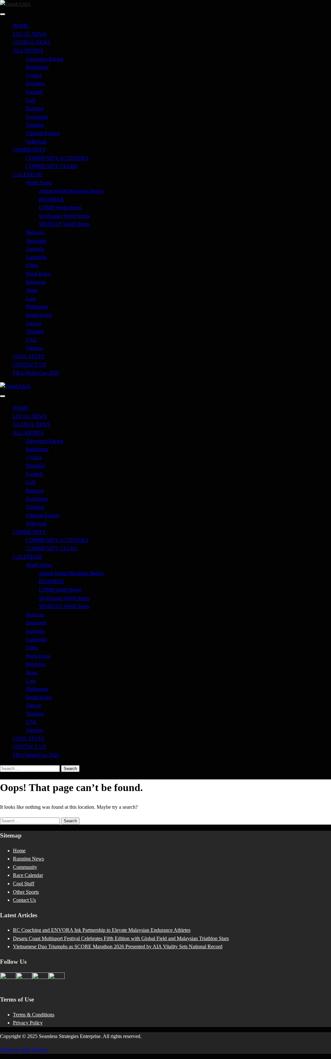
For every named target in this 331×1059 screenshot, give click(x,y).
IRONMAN (51, 199)
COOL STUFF (28, 356)
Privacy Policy (28, 1022)
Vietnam (34, 348)
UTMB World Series (60, 207)
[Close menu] (2, 14)
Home (19, 850)
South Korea (39, 315)
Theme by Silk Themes (24, 1050)
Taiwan (33, 323)
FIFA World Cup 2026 (36, 372)
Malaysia (35, 232)
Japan (31, 290)
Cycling (34, 75)
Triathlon (35, 125)
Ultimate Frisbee (42, 133)
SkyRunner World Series (64, 216)
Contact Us (24, 900)
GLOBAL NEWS (31, 42)
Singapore (36, 240)
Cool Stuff (23, 883)
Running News (28, 858)
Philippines (37, 306)
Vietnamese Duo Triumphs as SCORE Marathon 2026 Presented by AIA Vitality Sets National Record (117, 946)
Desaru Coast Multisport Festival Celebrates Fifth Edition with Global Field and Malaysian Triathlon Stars (121, 938)
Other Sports (26, 892)
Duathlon (35, 83)
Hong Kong (38, 273)
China (32, 265)
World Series (39, 182)
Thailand (35, 331)
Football (34, 92)
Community (25, 867)
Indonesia (36, 282)
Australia (35, 249)
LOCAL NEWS (30, 34)
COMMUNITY (29, 149)
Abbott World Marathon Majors (71, 191)
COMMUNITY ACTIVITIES (57, 158)
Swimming (37, 116)
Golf (30, 100)
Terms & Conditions (33, 1014)
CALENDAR (27, 174)
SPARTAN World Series (64, 224)
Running (35, 108)
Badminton (37, 67)
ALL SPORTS (28, 50)
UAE (31, 340)
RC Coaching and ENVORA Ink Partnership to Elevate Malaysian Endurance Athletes (101, 930)
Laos (31, 298)
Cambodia (36, 257)
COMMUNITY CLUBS (51, 166)
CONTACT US (29, 364)
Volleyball (36, 141)
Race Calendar (28, 875)
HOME (20, 25)
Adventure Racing (44, 59)
